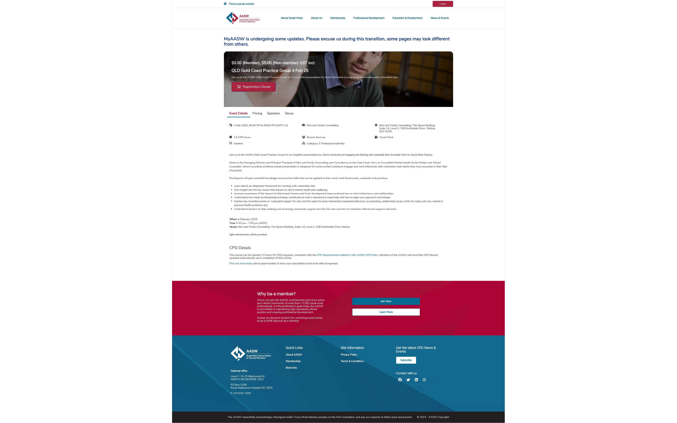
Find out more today (241, 263)
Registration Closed (256, 87)
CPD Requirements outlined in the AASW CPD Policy (347, 255)
